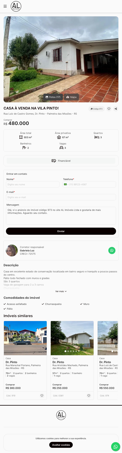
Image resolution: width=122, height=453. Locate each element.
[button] (61, 59)
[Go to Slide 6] (79, 351)
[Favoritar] (109, 108)
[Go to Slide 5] (76, 351)
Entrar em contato (17, 173)
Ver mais (59, 291)
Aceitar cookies (61, 444)
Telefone (68, 179)
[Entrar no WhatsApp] (111, 250)
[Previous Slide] (6, 59)
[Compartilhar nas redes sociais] (115, 108)
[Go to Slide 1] (65, 351)
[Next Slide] (115, 59)
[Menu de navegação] (5, 6)
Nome (10, 179)
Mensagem (13, 204)
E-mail (11, 191)
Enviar (61, 231)
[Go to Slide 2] (68, 351)
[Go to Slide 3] (71, 351)
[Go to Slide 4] (73, 351)
